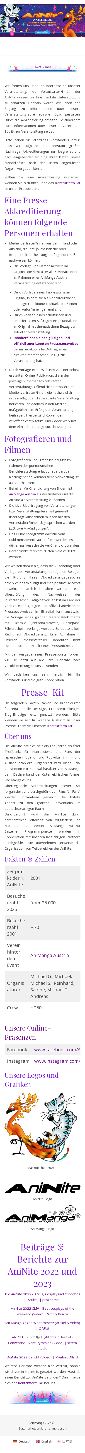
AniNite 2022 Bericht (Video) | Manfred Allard (42, 1357)
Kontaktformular (67, 182)
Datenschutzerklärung (34, 1428)
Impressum (59, 1428)
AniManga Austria (22, 494)
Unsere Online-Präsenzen (28, 1032)
